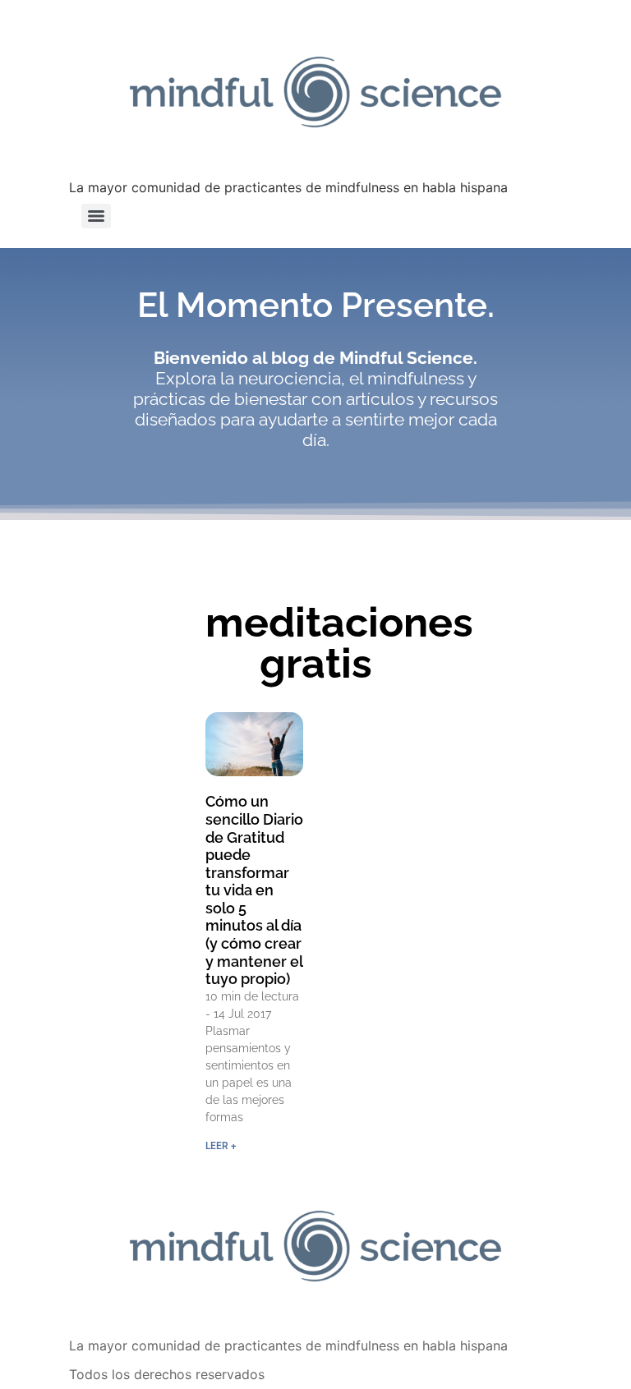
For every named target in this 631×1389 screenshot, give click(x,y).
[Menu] (96, 216)
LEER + (221, 1146)
